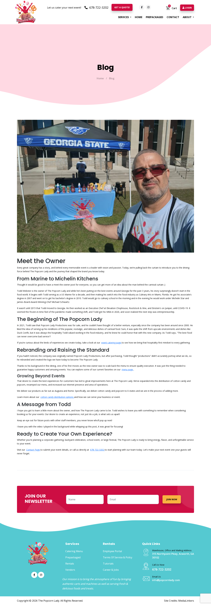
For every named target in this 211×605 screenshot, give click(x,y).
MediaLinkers (186, 600)
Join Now (171, 499)
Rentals (69, 563)
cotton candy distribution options (57, 397)
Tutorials (108, 563)
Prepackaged (154, 17)
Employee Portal (112, 551)
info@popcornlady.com (166, 580)
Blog (111, 78)
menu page (128, 369)
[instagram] (148, 7)
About (187, 17)
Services (123, 17)
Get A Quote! (122, 7)
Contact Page (33, 449)
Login (188, 7)
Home (138, 17)
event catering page (111, 342)
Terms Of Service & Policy (117, 557)
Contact (173, 17)
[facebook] (141, 7)
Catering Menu (74, 551)
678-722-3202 (98, 7)
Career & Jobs (111, 569)
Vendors (70, 569)
